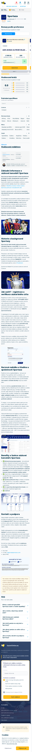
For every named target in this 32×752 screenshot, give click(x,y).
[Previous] (26, 107)
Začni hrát (15, 68)
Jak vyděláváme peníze (7, 717)
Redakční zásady (5, 715)
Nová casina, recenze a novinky (13, 686)
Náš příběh (4, 720)
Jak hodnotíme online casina (9, 710)
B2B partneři (8, 688)
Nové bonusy (8, 33)
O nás (2, 708)
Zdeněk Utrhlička (6, 154)
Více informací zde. (12, 743)
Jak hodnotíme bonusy (7, 712)
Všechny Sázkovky (11, 6)
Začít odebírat (15, 697)
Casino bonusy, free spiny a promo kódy (14, 680)
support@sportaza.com (13, 552)
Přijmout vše (22, 748)
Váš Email (5, 670)
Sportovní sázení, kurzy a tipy (12, 683)
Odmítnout (8, 748)
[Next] (29, 107)
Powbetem (20, 263)
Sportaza (23, 6)
